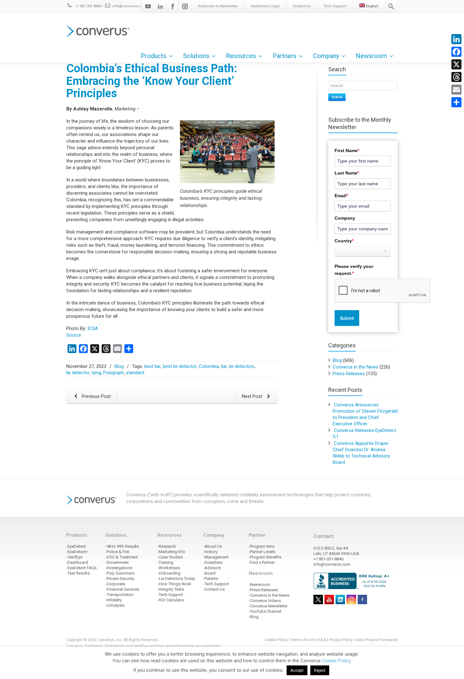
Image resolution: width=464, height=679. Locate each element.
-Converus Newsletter (268, 606)
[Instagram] (185, 6)
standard (135, 372)
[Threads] (456, 77)
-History (210, 551)
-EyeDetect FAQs (81, 567)
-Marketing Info (171, 551)
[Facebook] (172, 6)
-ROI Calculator (171, 600)
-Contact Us (214, 589)
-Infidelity (113, 600)
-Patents (210, 578)
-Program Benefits (265, 557)
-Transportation (119, 594)
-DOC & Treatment (121, 557)
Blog (119, 366)
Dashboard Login (265, 6)
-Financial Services (122, 589)
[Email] (456, 89)
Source (73, 335)
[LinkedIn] (456, 39)
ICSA (92, 328)
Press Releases (349, 373)
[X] (456, 64)
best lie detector (180, 366)
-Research (167, 546)
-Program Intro (262, 546)
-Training (165, 562)
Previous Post (95, 396)
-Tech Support (170, 594)
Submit (347, 318)
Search (336, 97)
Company (345, 218)
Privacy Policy (341, 640)
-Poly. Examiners (119, 573)
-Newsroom (259, 584)
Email (341, 195)
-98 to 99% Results (122, 546)
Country (344, 240)
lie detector (78, 372)
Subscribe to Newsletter (218, 6)
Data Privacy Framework (377, 640)
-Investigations (118, 567)
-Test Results (78, 573)
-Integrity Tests (171, 589)
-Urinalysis (114, 605)
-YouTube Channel (265, 611)
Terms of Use (302, 640)
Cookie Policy (276, 640)
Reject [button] (319, 670)
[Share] (456, 102)
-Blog (254, 616)
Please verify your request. (354, 270)
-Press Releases (263, 589)
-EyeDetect (76, 546)
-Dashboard (77, 562)
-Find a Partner (262, 562)
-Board (209, 573)
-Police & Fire (117, 551)
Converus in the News (355, 367)
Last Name (347, 172)
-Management (216, 557)
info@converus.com (129, 6)
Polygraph (113, 372)
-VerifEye (74, 557)
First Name (347, 150)
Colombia (209, 366)
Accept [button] (297, 670)
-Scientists (213, 562)
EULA (321, 640)
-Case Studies (170, 557)
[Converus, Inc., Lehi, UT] (352, 580)
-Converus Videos (265, 600)
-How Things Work (174, 584)
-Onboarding (169, 573)
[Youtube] (148, 6)
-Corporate (115, 584)
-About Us (212, 546)
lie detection (241, 366)
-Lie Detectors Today (176, 578)
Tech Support (335, 6)
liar (224, 366)
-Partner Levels (262, 551)
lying (96, 372)
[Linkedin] (160, 6)
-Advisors (212, 567)
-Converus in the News (269, 595)
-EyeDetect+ (77, 551)
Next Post (253, 396)
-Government (117, 562)
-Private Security (119, 578)
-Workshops (169, 567)
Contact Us (302, 6)
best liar (152, 366)
